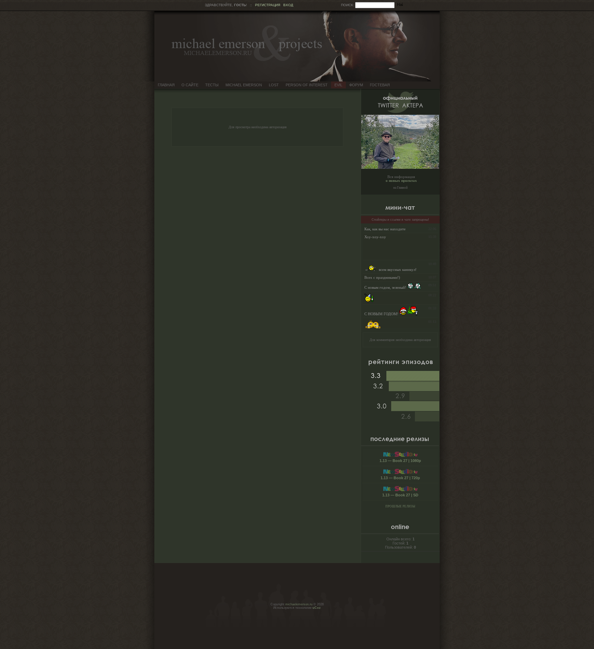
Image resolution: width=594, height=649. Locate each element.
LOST (274, 85)
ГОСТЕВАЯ (380, 85)
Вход (288, 5)
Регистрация (267, 5)
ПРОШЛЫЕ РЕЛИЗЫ (400, 506)
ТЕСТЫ (212, 85)
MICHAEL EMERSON (244, 85)
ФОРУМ (356, 85)
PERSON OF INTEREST (307, 85)
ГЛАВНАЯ (166, 85)
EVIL (338, 85)
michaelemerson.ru (298, 604)
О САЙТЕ (190, 85)
